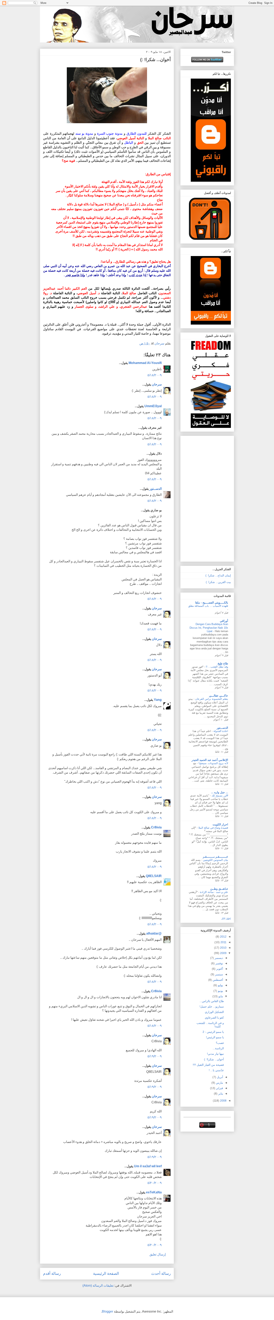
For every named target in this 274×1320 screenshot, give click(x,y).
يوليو (220, 985)
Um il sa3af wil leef (148, 1166)
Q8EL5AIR (154, 876)
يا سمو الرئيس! (215, 1037)
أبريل (219, 1077)
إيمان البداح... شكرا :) (218, 575)
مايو (220, 996)
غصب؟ (220, 1042)
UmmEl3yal (153, 406)
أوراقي (224, 620)
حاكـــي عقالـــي (218, 695)
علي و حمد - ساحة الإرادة (213, 892)
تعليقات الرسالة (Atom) (98, 1285)
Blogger (107, 1311)
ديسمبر (218, 957)
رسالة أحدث (161, 1273)
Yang (158, 699)
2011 (223, 942)
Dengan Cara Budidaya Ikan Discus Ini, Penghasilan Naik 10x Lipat (209, 628)
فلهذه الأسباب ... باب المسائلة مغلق (208, 605)
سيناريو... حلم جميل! (212, 1006)
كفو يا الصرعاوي (214, 1017)
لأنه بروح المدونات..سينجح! (213, 763)
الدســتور (155, 488)
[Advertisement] (215, 497)
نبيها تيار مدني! (215, 1053)
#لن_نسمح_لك (219, 795)
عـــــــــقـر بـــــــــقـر (215, 856)
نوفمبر (219, 963)
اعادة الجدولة (220, 731)
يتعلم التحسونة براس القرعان (211, 698)
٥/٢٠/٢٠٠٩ (154, 1183)
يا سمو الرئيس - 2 (213, 1031)
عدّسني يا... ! (216, 1070)
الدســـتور (222, 727)
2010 (222, 947)
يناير (220, 1093)
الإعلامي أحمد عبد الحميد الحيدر (210, 759)
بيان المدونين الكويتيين (215, 859)
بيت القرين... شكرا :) (218, 582)
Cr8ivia (156, 827)
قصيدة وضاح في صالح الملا (213, 827)
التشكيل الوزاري (214, 1012)
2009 (222, 953)
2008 (222, 1100)
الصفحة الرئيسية (106, 1273)
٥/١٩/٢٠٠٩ (154, 1056)
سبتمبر (218, 974)
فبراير (219, 1088)
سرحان (157, 384)
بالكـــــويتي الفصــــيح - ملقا (211, 602)
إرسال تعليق (157, 1254)
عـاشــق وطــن (219, 888)
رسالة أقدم (52, 1273)
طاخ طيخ (223, 663)
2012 (222, 936)
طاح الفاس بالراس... (212, 1001)
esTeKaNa (154, 1192)
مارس (219, 1082)
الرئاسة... (218, 1048)
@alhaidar (154, 933)
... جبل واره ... (219, 792)
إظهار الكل (226, 918)
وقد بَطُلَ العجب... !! (216, 666)
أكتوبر (219, 968)
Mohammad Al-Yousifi (145, 363)
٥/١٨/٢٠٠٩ (154, 375)
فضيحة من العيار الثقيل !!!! (208, 1064)
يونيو (220, 990)
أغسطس (217, 979)
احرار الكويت (220, 824)
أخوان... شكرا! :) (214, 1059)
